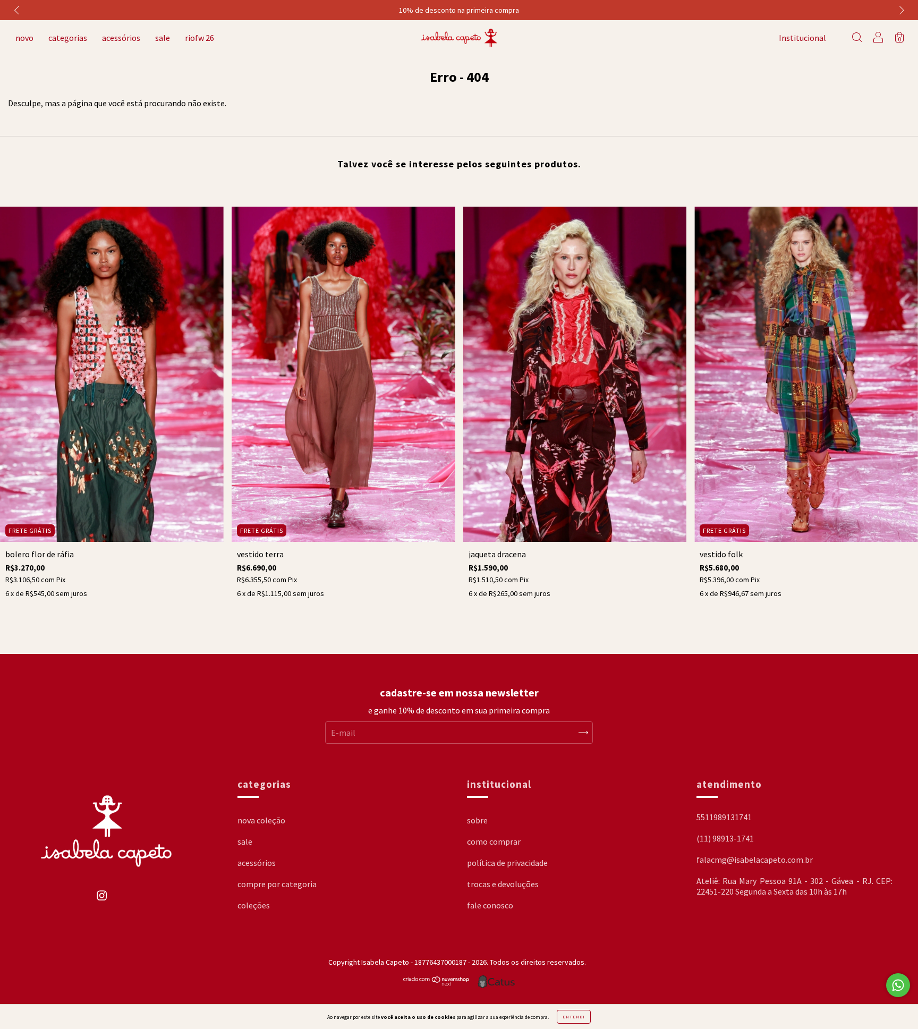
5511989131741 (724, 817)
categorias (67, 37)
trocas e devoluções (503, 884)
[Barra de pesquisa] (857, 38)
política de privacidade (507, 862)
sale (162, 37)
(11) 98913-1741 (725, 838)
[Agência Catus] (496, 981)
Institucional (802, 37)
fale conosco (490, 905)
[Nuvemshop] (436, 982)
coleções (253, 905)
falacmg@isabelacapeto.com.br (754, 859)
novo (24, 37)
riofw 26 (199, 37)
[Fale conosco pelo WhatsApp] (898, 985)
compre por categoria (277, 884)
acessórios (121, 37)
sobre (477, 820)
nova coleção (261, 820)
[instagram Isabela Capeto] (102, 900)
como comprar (494, 841)
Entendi (574, 1016)
